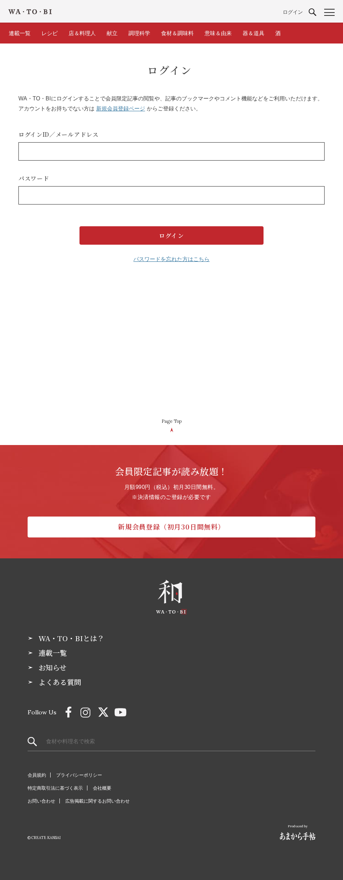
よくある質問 (59, 682)
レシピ (49, 33)
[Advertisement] (171, 344)
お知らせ (52, 667)
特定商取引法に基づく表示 (55, 787)
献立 (112, 33)
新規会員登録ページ (120, 108)
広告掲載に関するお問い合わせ (97, 800)
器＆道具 (253, 33)
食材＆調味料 (177, 33)
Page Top (171, 421)
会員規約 (37, 775)
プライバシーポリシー (79, 775)
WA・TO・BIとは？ (71, 638)
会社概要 (102, 787)
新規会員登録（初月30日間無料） (171, 527)
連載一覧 (20, 33)
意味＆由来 (218, 33)
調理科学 (139, 33)
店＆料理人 (82, 33)
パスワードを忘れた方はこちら (171, 259)
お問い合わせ (41, 800)
